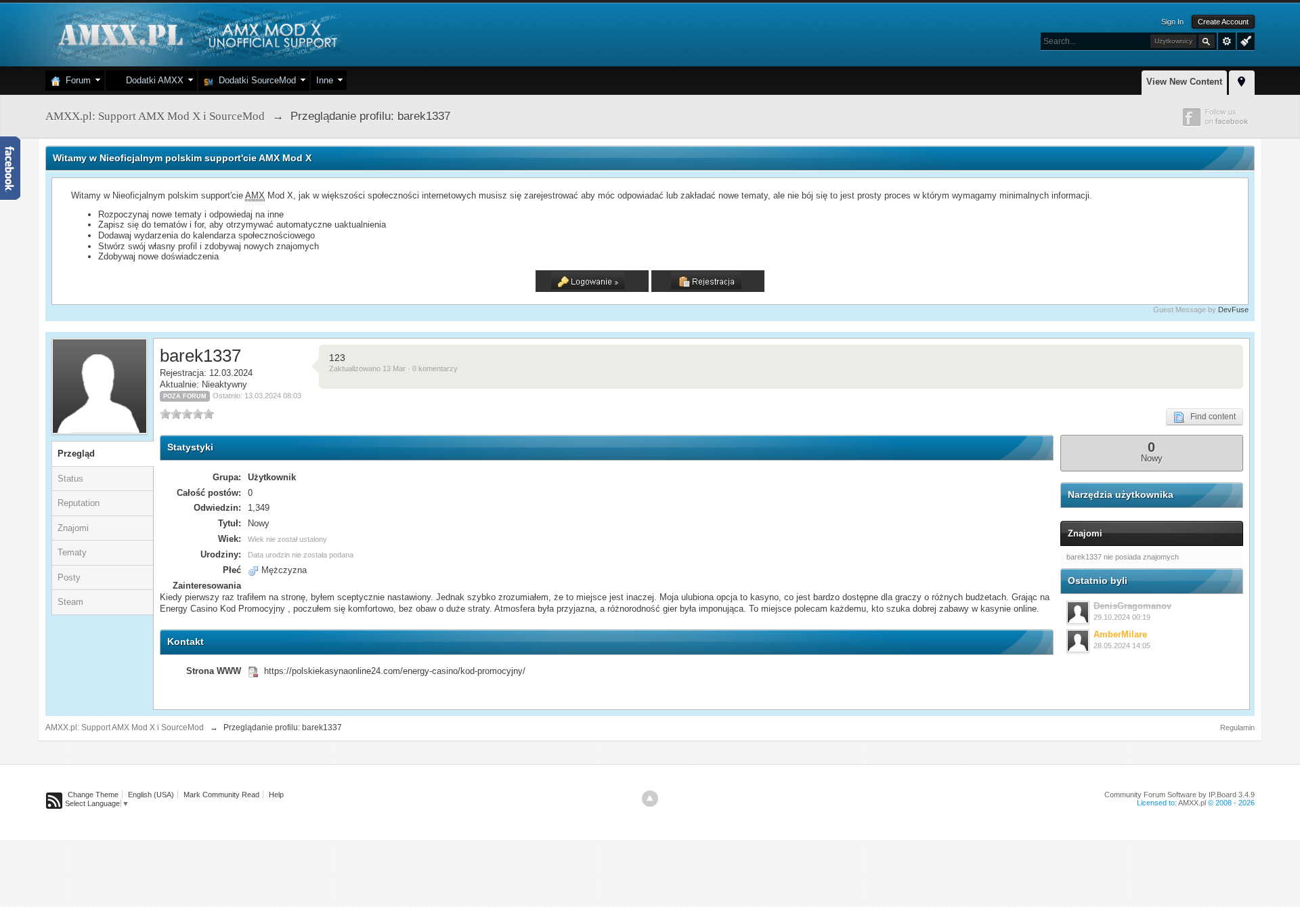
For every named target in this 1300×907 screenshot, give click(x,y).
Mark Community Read (221, 794)
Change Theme (93, 794)
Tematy (72, 552)
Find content (1210, 416)
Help (276, 794)
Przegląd (76, 453)
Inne (324, 80)
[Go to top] (650, 798)
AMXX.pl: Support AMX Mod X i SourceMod (124, 727)
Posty (69, 577)
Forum (75, 80)
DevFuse (1233, 309)
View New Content (1184, 82)
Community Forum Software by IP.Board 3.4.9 (1179, 794)
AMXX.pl (1192, 803)
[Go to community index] (196, 33)
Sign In (1172, 22)
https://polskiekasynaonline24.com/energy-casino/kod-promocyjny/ (394, 671)
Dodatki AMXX (152, 80)
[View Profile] (1077, 612)
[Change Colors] (1244, 40)
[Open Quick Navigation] (1242, 80)
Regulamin (1237, 727)
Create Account (1223, 22)
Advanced (1227, 41)
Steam (70, 602)
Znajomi (73, 528)
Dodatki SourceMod (254, 80)
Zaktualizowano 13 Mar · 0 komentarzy (393, 368)
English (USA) (151, 794)
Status (70, 478)
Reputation (79, 503)
